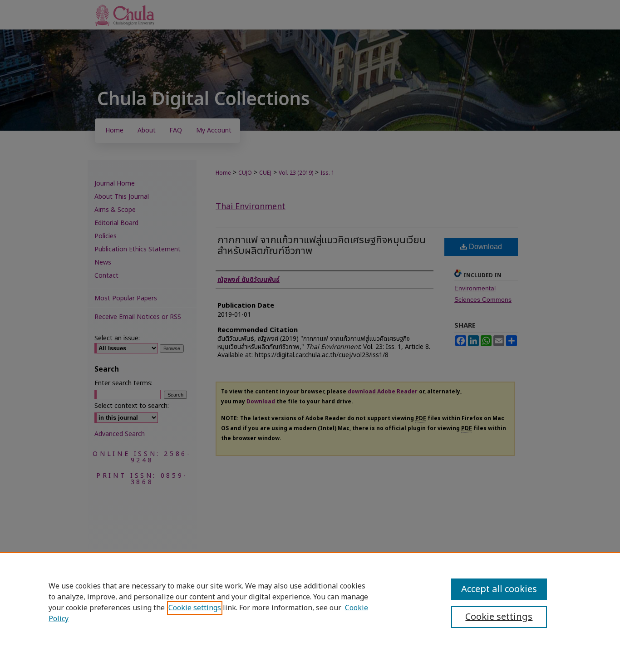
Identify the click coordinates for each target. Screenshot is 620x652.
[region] (310, 602)
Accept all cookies (499, 589)
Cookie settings (194, 608)
